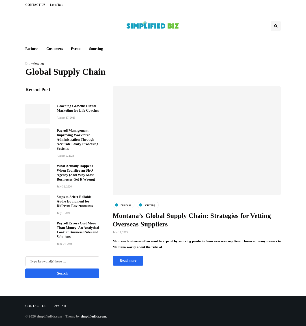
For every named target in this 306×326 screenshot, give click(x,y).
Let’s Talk (56, 4)
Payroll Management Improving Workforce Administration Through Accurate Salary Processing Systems (77, 139)
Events (76, 49)
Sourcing (96, 49)
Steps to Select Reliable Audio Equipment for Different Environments (75, 201)
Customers (54, 49)
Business (31, 49)
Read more (128, 260)
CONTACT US (35, 4)
